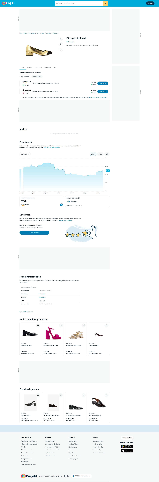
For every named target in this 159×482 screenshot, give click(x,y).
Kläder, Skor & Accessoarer (32, 33)
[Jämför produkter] (61, 50)
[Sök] (105, 3)
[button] (61, 39)
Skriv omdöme (70, 42)
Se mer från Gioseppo (26, 312)
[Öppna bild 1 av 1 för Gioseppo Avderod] (39, 50)
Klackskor (56, 33)
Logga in (150, 3)
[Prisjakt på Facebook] (64, 476)
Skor (43, 33)
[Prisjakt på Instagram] (68, 476)
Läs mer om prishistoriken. (52, 147)
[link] (30, 338)
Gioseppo (42, 294)
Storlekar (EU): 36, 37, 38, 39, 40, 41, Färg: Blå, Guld (82, 45)
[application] (65, 175)
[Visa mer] (21, 83)
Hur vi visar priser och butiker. (98, 97)
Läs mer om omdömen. (66, 220)
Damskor (48, 33)
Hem (21, 33)
